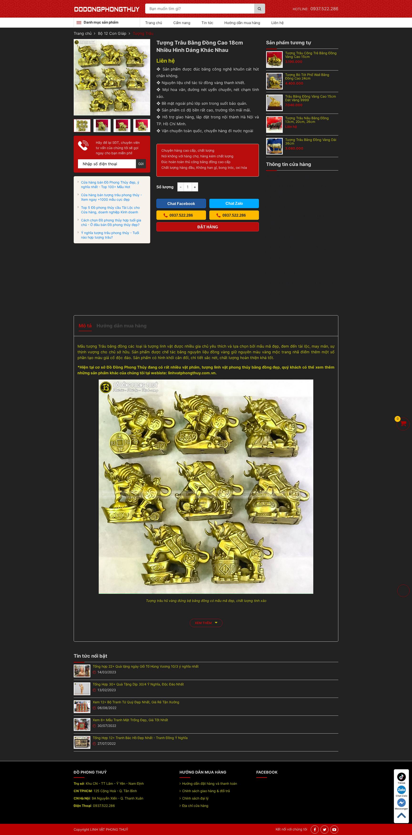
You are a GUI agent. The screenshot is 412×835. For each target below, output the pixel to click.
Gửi (141, 164)
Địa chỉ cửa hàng (195, 806)
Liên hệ (277, 22)
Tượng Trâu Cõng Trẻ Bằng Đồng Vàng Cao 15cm (311, 55)
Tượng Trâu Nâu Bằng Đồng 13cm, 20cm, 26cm (307, 120)
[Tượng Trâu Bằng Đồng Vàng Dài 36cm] (274, 145)
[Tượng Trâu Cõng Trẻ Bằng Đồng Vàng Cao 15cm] (274, 59)
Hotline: (315, 9)
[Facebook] (315, 829)
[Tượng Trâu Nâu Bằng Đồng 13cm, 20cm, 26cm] (274, 124)
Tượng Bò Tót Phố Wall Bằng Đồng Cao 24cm (307, 76)
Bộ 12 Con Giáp (112, 33)
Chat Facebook (181, 204)
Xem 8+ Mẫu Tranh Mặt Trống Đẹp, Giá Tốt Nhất (130, 720)
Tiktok (401, 782)
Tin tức (207, 22)
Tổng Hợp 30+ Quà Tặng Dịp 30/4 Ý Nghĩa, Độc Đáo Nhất (138, 684)
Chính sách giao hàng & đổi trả (206, 791)
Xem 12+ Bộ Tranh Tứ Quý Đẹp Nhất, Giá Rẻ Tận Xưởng (136, 702)
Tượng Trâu (143, 33)
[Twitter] (324, 829)
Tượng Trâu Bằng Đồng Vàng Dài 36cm (310, 141)
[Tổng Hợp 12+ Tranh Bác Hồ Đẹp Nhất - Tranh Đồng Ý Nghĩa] (82, 742)
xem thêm (203, 623)
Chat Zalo (401, 795)
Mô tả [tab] (85, 326)
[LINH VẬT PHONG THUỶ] (107, 8)
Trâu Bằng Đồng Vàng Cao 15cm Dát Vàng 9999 (310, 98)
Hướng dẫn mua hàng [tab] (122, 326)
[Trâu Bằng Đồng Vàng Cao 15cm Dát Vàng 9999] (274, 102)
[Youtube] (334, 829)
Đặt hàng (207, 227)
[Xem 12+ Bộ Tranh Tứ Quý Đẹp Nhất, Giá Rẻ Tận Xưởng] (82, 706)
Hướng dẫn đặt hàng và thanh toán (209, 783)
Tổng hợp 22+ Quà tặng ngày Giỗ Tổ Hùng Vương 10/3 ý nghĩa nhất (146, 666)
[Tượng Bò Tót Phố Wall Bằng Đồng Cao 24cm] (274, 80)
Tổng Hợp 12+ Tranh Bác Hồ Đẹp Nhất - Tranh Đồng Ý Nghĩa (140, 738)
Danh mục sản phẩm (101, 22)
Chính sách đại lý (195, 798)
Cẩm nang (181, 22)
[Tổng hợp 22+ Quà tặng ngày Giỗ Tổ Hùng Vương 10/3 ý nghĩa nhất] (82, 670)
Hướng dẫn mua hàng (242, 22)
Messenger (401, 808)
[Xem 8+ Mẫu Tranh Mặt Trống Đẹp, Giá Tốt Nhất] (82, 724)
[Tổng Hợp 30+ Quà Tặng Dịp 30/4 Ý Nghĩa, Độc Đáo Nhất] (82, 688)
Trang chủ (153, 22)
